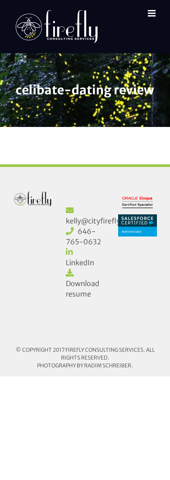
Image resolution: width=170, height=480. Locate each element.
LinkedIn (80, 262)
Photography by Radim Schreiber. (85, 365)
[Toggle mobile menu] (152, 13)
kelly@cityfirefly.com (101, 221)
